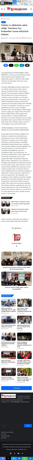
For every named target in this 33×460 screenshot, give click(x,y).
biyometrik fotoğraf (5, 436)
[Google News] (16, 228)
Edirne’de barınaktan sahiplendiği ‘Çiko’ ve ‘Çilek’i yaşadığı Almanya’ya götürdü (8, 310)
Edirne (8, 18)
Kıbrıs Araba (4, 437)
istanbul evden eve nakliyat (7, 432)
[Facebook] (5, 65)
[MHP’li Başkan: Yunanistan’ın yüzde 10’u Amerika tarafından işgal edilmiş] (5, 203)
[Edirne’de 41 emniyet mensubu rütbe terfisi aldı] (8, 372)
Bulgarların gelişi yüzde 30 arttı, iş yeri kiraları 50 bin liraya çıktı (23, 327)
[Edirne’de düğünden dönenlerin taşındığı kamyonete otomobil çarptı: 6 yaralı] (24, 337)
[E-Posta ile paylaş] (27, 65)
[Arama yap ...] (2, 10)
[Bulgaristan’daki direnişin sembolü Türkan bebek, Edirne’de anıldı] (5, 211)
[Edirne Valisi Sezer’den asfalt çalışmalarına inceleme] (8, 320)
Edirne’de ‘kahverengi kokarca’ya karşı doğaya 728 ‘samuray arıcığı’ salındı (24, 379)
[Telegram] (21, 65)
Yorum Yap (16, 388)
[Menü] (31, 10)
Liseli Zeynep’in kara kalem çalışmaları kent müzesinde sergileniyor (8, 344)
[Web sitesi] (16, 246)
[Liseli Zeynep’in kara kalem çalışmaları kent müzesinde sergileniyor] (8, 337)
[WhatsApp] (16, 65)
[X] (11, 65)
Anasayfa (4, 18)
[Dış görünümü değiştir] (5, 10)
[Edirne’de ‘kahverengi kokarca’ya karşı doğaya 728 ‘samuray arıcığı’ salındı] (24, 372)
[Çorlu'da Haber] (17, 9)
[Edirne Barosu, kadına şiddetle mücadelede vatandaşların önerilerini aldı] (24, 303)
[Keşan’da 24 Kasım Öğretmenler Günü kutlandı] (8, 355)
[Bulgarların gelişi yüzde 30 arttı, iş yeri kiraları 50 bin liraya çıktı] (24, 320)
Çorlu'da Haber (16, 243)
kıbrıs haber (3, 434)
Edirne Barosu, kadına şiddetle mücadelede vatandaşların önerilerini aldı (24, 310)
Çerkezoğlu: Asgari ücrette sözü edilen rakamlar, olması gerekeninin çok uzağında (24, 362)
